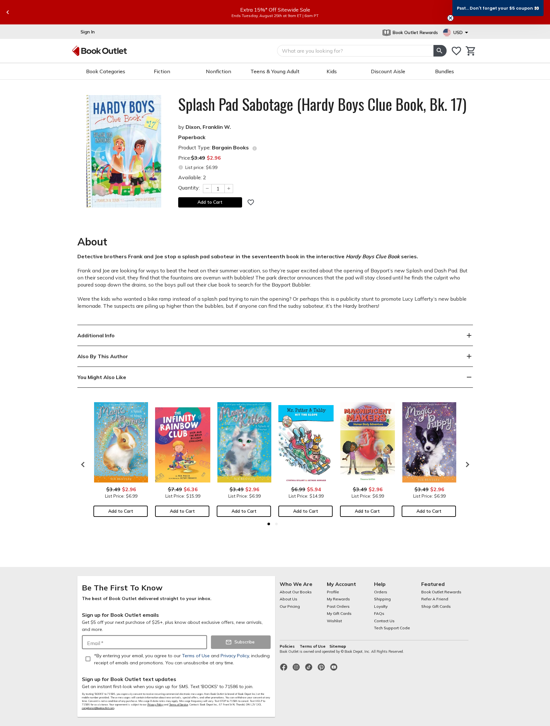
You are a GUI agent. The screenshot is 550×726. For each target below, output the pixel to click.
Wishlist (334, 620)
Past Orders (338, 606)
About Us (288, 599)
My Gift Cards (339, 613)
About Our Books (296, 591)
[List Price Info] (181, 167)
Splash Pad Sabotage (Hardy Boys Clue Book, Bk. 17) (322, 104)
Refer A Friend (434, 599)
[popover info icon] (254, 148)
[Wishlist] (456, 51)
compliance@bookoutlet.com (98, 708)
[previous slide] (7, 12)
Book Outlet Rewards (441, 591)
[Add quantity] (229, 188)
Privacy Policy (155, 704)
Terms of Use (313, 646)
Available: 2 (192, 177)
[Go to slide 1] (268, 524)
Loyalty (381, 606)
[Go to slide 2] (276, 524)
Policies (288, 646)
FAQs (379, 613)
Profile (333, 591)
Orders (380, 591)
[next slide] (465, 464)
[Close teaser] (450, 18)
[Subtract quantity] (207, 188)
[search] (439, 51)
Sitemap (337, 646)
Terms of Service (178, 704)
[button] (498, 8)
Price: (199, 158)
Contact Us (384, 620)
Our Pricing (290, 606)
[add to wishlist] (250, 202)
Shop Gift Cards (436, 606)
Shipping (382, 599)
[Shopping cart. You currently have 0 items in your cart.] (471, 51)
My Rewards (338, 599)
